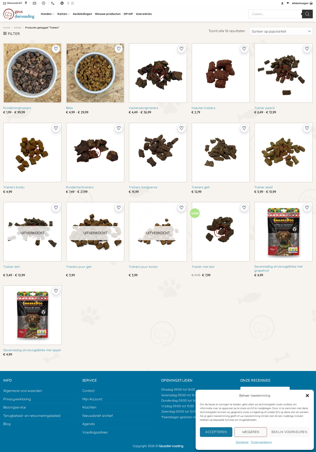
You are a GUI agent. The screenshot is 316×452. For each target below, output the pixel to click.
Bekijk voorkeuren (289, 432)
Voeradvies (144, 14)
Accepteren (216, 432)
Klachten (89, 407)
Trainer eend (263, 187)
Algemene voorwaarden (22, 390)
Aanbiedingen (82, 14)
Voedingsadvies (95, 432)
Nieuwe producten (108, 14)
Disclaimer (242, 442)
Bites (69, 108)
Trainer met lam (203, 267)
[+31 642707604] (53, 3)
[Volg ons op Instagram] (72, 3)
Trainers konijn (14, 187)
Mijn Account (92, 399)
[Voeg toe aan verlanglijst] (56, 49)
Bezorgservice (14, 407)
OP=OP (128, 14)
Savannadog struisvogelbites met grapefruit (278, 269)
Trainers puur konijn (143, 267)
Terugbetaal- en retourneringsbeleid (31, 415)
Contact (88, 390)
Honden (46, 14)
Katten (62, 14)
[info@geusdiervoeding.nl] (35, 3)
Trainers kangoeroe (143, 187)
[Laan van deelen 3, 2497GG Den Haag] (26, 3)
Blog (7, 424)
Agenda (88, 424)
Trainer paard (264, 108)
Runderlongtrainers (17, 108)
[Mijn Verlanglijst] (288, 3)
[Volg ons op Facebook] (68, 3)
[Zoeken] (307, 14)
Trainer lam (11, 267)
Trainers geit (201, 187)
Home (6, 27)
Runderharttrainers (80, 187)
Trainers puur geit (79, 267)
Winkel (17, 27)
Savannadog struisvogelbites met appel (32, 350)
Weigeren (250, 432)
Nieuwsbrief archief (97, 415)
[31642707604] (62, 3)
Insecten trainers (203, 108)
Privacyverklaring (261, 442)
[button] (307, 395)
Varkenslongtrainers (143, 108)
